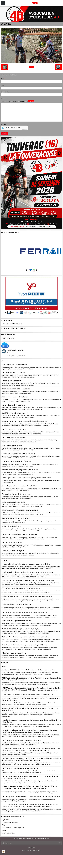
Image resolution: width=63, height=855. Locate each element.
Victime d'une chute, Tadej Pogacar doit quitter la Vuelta (20, 470)
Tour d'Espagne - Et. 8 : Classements (14, 437)
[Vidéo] (23, 101)
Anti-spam (4, 124)
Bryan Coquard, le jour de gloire (12, 445)
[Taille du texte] (8, 101)
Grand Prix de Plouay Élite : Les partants (14, 413)
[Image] (21, 101)
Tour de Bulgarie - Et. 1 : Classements (14, 372)
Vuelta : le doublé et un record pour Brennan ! (16, 604)
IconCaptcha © (24, 129)
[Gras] (2, 101)
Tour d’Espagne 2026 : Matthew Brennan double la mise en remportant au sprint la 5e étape (31, 796)
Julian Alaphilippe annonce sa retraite (14, 653)
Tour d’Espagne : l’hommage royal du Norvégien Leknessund (21, 740)
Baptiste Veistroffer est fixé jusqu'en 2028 (15, 518)
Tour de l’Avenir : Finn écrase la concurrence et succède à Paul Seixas (24, 612)
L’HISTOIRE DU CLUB (8, 338)
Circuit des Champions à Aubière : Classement (17, 461)
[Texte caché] (19, 101)
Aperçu (32, 101)
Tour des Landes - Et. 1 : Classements (14, 429)
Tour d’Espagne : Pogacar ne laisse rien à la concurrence (20, 768)
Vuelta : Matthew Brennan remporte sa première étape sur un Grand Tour (25, 637)
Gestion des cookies (28, 838)
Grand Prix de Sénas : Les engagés (13, 551)
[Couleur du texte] (10, 101)
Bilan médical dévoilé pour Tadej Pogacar (15, 397)
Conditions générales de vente (42, 838)
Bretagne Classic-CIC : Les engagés (13, 502)
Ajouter (4, 133)
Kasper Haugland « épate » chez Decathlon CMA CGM (19, 486)
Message (3, 99)
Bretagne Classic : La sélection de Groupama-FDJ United (20, 510)
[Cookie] (3, 851)
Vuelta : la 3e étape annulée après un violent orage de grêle (21, 629)
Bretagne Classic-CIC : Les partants (13, 405)
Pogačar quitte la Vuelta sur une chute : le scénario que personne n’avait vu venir (27, 572)
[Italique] (4, 101)
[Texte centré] (15, 101)
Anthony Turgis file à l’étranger (11, 526)
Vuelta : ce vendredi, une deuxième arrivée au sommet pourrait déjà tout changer (28, 580)
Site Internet (4, 92)
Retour (31, 67)
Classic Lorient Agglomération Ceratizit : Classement (19, 453)
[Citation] (13, 101)
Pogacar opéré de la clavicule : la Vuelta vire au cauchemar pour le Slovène (26, 564)
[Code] (25, 101)
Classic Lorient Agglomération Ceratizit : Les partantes (19, 534)
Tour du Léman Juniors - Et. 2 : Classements (16, 494)
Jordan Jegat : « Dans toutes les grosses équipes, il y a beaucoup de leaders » (27, 478)
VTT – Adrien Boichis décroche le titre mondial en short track (21, 588)
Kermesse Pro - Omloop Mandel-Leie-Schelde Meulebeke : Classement (25, 421)
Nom (2, 78)
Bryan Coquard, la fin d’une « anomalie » (14, 364)
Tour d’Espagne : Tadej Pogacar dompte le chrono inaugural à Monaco (24, 645)
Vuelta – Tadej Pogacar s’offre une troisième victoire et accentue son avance (27, 596)
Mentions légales (18, 838)
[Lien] (17, 101)
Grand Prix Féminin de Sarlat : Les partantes (16, 389)
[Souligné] (6, 101)
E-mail (2, 85)
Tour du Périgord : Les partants (12, 381)
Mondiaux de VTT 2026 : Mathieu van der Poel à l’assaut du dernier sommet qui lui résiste (30, 670)
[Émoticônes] (27, 101)
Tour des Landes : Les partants (12, 542)
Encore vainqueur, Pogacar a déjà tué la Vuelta (16, 621)
